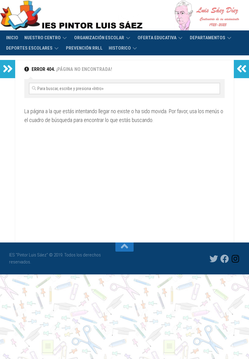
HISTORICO (120, 48)
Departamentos (207, 37)
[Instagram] (235, 259)
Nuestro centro (42, 37)
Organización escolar (99, 37)
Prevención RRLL (84, 48)
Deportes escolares (29, 48)
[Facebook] (224, 259)
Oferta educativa (157, 37)
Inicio (12, 37)
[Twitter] (214, 259)
